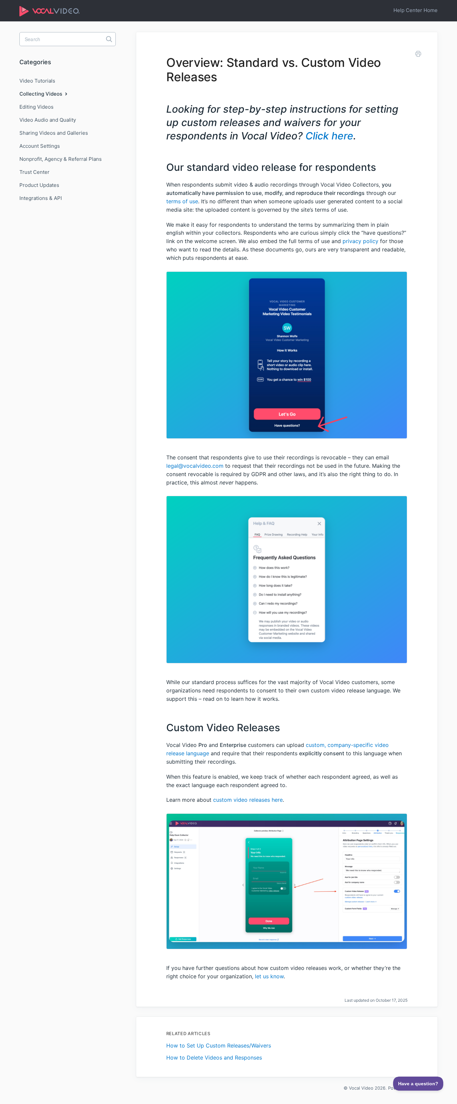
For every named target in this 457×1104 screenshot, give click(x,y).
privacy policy (360, 241)
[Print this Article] (418, 55)
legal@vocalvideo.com (194, 465)
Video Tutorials (37, 81)
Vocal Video (361, 1088)
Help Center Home (415, 10)
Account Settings (39, 146)
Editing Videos (36, 107)
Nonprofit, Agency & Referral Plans (60, 159)
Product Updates (39, 185)
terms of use (182, 201)
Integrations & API (40, 198)
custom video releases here (248, 799)
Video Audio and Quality (47, 120)
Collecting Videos (41, 94)
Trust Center (34, 172)
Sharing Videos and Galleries (53, 133)
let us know (269, 976)
